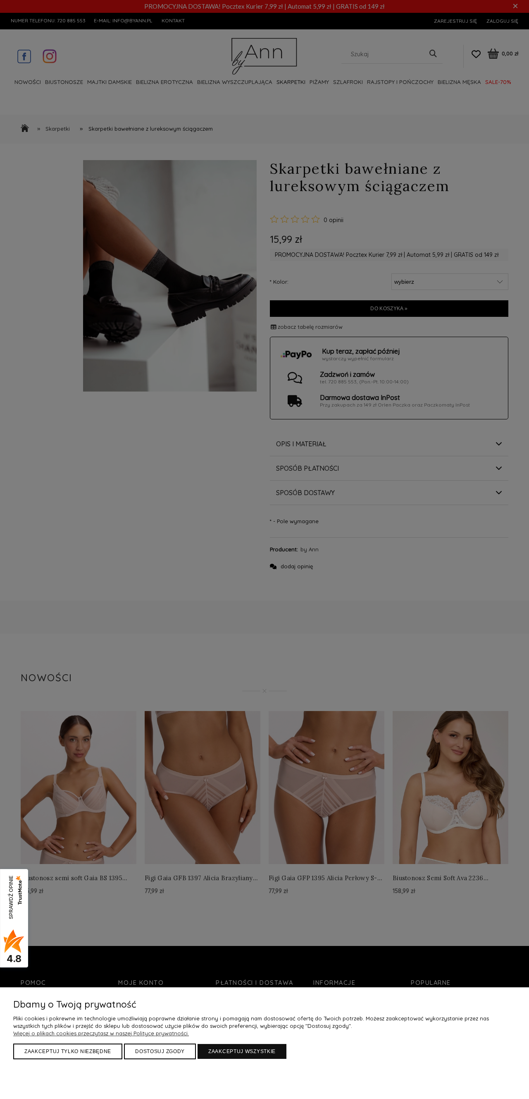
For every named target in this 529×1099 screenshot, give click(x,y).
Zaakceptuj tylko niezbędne (67, 1051)
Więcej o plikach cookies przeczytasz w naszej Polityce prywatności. (101, 1033)
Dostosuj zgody (160, 1051)
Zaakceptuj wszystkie (242, 1051)
